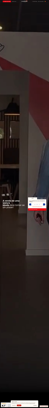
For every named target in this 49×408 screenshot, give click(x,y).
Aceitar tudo (19, 405)
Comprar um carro (14, 1)
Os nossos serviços (34, 1)
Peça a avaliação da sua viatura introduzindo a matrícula (37, 201)
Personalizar (35, 405)
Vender (33, 198)
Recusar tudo (14, 405)
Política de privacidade (32, 403)
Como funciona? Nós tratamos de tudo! (37, 206)
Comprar (42, 198)
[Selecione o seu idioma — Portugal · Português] (45, 1)
